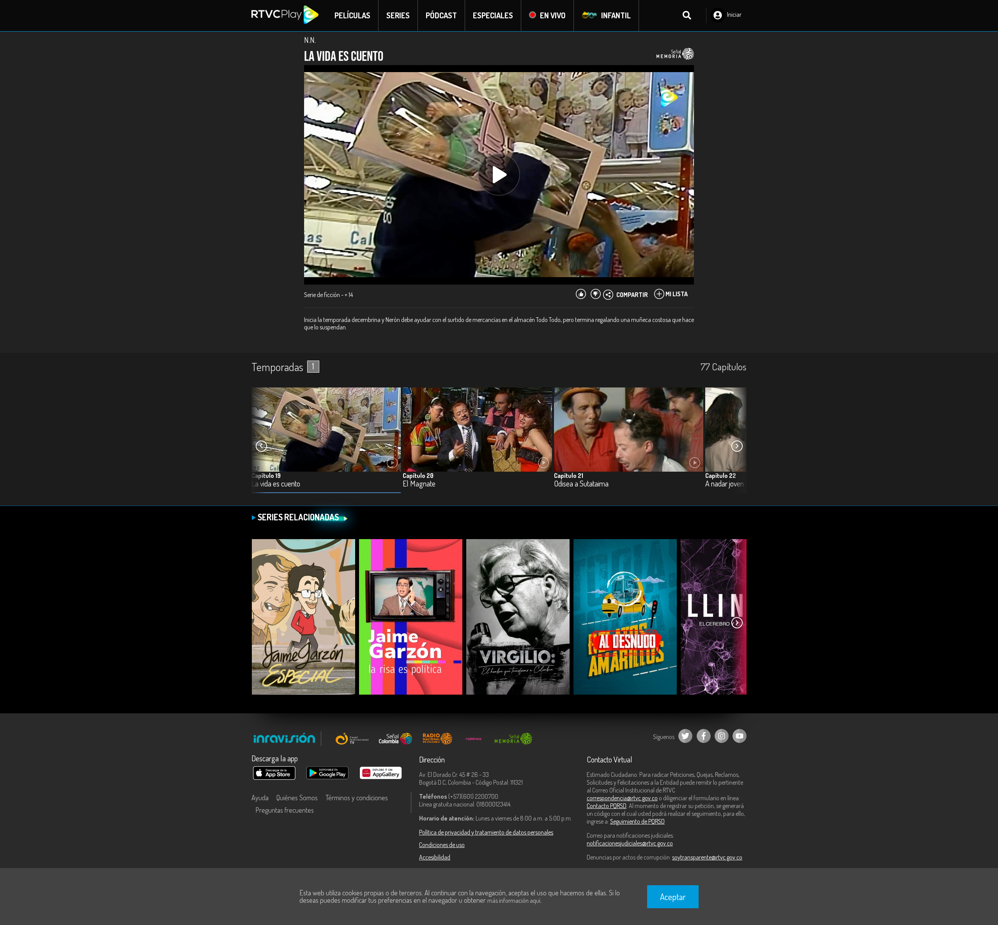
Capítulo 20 (418, 475)
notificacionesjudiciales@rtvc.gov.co (630, 843)
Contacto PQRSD (606, 806)
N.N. (310, 40)
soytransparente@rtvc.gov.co (707, 857)
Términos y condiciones (357, 797)
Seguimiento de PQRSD (637, 821)
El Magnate (419, 483)
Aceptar (673, 896)
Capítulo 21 (568, 475)
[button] (737, 446)
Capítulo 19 (266, 475)
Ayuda (260, 797)
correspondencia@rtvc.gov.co (622, 798)
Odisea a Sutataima (581, 483)
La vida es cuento (275, 483)
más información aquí (513, 900)
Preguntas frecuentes (284, 810)
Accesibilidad (434, 857)
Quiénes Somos (297, 797)
